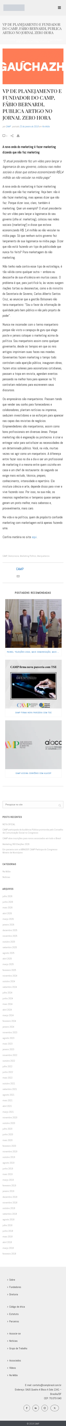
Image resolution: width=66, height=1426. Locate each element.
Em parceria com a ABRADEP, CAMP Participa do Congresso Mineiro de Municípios (30, 851)
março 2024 (8, 1015)
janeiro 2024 (8, 1026)
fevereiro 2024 (9, 1020)
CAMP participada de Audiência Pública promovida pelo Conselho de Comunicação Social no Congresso (33, 831)
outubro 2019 (9, 1157)
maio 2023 (8, 1043)
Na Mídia (46, 126)
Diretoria (13, 1294)
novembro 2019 (10, 1151)
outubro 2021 (9, 1083)
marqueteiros (43, 556)
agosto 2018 (8, 1219)
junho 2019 (8, 1168)
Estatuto (14, 1314)
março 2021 (8, 1111)
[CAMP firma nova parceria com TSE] (33, 684)
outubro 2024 (9, 981)
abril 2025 (7, 958)
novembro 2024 (10, 975)
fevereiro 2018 (9, 1253)
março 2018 (8, 1248)
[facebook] (27, 1408)
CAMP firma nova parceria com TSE (33, 712)
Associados (15, 1360)
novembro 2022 (10, 1055)
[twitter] (54, 1408)
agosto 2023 (8, 1038)
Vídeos (12, 1368)
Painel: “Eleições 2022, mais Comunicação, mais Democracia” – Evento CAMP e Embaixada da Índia (34, 652)
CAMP (8, 126)
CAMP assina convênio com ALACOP (33, 773)
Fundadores (15, 1287)
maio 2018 (8, 1236)
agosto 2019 (8, 1162)
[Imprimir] (20, 135)
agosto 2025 (8, 952)
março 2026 (8, 918)
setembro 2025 (10, 947)
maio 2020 (8, 1140)
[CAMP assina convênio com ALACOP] (33, 744)
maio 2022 (8, 1077)
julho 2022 (7, 1066)
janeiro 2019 (8, 1191)
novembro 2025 (10, 935)
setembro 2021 (10, 1089)
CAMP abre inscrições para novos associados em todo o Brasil (32, 838)
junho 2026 (8, 901)
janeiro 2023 (8, 1049)
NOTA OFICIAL (9, 824)
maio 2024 (8, 1004)
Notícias (6, 877)
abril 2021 (7, 1106)
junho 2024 (8, 998)
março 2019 (8, 1179)
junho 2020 (8, 1134)
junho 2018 (8, 1230)
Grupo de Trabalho (18, 1348)
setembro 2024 (10, 986)
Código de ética (17, 1306)
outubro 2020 (9, 1123)
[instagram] (44, 1408)
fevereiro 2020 (9, 1145)
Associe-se (15, 1333)
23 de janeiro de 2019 (28, 126)
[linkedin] (35, 1408)
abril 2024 (7, 1009)
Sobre (12, 1279)
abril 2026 (7, 913)
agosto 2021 (8, 1094)
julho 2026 (7, 896)
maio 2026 (8, 907)
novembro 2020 (10, 1117)
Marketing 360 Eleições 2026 (16, 844)
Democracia (13, 556)
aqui (34, 537)
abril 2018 (7, 1242)
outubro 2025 (9, 941)
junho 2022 (8, 1072)
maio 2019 (8, 1174)
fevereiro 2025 (9, 970)
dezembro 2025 (10, 930)
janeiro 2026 (8, 924)
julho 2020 (7, 1128)
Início (5, 40)
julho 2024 (7, 992)
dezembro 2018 (10, 1196)
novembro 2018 (10, 1202)
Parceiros (14, 1321)
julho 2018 (7, 1225)
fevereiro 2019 (9, 1185)
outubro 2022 (9, 1060)
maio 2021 (8, 1100)
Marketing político (28, 556)
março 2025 (8, 964)
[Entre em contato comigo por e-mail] (18, 576)
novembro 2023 (10, 1032)
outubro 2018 (9, 1208)
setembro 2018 (10, 1213)
